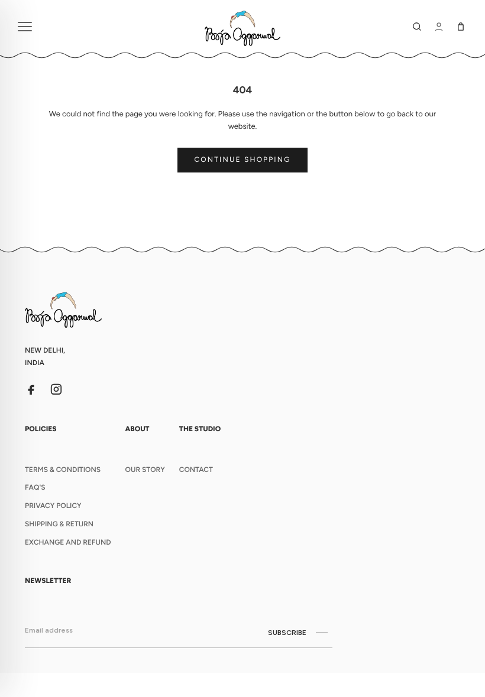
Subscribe (287, 632)
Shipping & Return (59, 524)
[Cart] (460, 26)
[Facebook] (31, 389)
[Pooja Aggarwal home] (242, 26)
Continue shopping (243, 159)
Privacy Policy (53, 505)
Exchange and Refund (68, 542)
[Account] (438, 26)
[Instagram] (56, 389)
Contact (196, 469)
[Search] (416, 26)
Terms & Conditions (63, 469)
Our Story (145, 469)
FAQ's (35, 487)
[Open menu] (105, 26)
